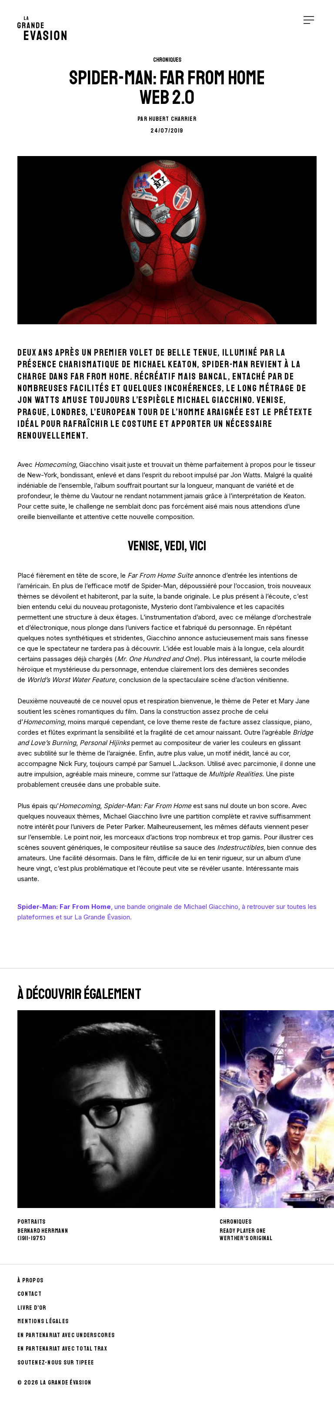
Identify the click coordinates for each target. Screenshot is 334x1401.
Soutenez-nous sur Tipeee (55, 1362)
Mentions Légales (43, 1321)
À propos (30, 1280)
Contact (29, 1294)
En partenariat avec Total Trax (62, 1348)
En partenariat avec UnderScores (66, 1335)
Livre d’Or (32, 1307)
